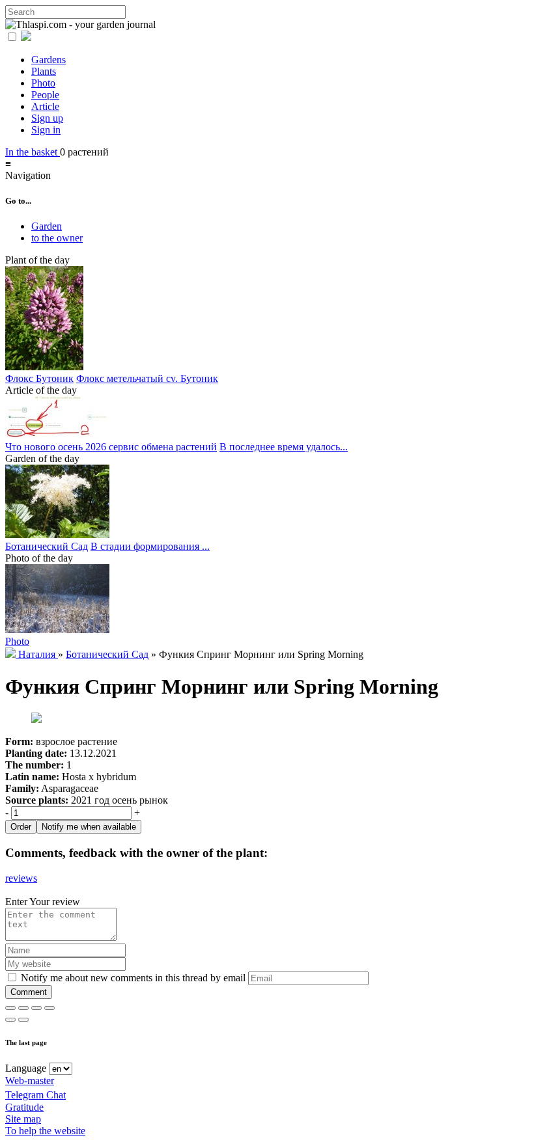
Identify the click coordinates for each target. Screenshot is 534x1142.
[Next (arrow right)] (23, 1020)
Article (45, 106)
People (45, 94)
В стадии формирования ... (150, 546)
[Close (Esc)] (10, 1008)
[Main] (11, 654)
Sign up (47, 118)
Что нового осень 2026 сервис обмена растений (111, 446)
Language (25, 1068)
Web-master (29, 1080)
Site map (23, 1118)
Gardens (48, 59)
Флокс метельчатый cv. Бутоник (147, 378)
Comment (28, 992)
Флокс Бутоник (39, 378)
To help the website (45, 1130)
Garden (46, 226)
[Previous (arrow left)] (10, 1020)
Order (20, 827)
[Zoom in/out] (49, 1008)
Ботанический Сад (46, 546)
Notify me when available (89, 827)
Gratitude (24, 1107)
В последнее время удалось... (283, 446)
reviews (21, 878)
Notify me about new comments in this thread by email (132, 977)
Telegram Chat (35, 1094)
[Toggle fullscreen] (36, 1008)
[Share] (23, 1008)
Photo (43, 82)
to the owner (57, 237)
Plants (43, 71)
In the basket (32, 151)
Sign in (46, 129)
